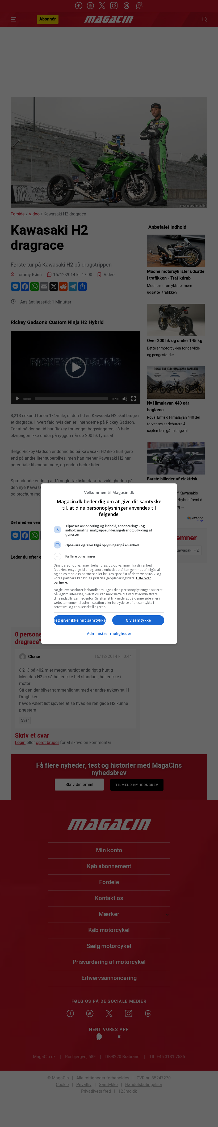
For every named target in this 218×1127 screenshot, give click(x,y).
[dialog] (109, 563)
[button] (109, 556)
